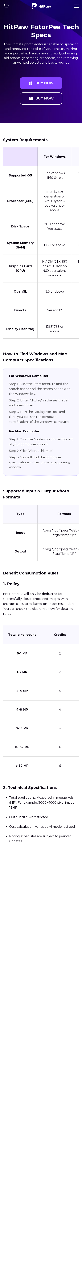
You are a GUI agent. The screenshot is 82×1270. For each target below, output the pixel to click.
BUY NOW (44, 83)
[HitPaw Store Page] (6, 6)
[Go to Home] (41, 6)
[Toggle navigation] (76, 6)
